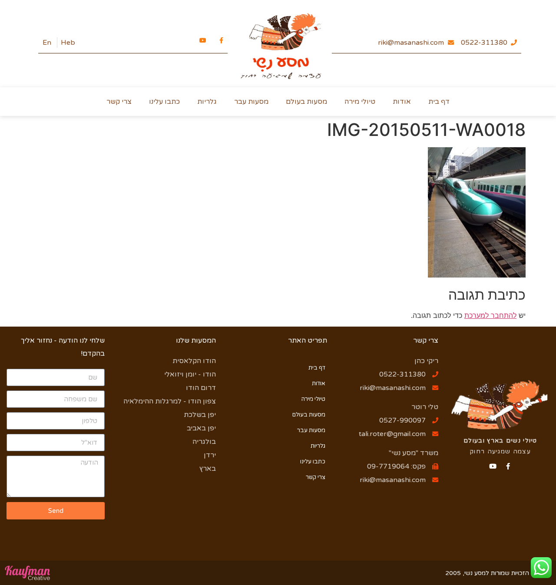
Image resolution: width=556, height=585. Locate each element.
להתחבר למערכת (490, 315)
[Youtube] (493, 466)
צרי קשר (119, 101)
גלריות (207, 101)
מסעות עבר (251, 101)
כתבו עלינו (164, 101)
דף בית (439, 101)
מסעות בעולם (306, 101)
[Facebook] (508, 466)
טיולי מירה (359, 101)
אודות (402, 101)
